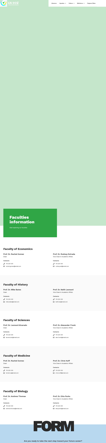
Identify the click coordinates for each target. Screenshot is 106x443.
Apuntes (61, 3)
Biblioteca (80, 3)
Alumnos (54, 3)
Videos (71, 3)
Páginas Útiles (91, 3)
